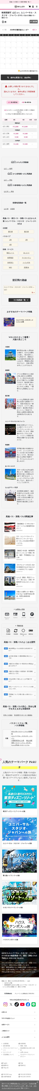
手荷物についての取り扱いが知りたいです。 (21, 695)
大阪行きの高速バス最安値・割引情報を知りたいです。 (21, 672)
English (5, 1063)
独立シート (10, 253)
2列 (10, 240)
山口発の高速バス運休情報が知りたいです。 (21, 657)
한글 (21, 1063)
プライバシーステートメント (10, 1049)
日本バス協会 (7, 715)
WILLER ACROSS (25, 1076)
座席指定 (10, 258)
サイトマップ (7, 1052)
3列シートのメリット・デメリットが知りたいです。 (21, 688)
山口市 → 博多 (9, 191)
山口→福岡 (6, 144)
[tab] (12, 102)
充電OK (26, 267)
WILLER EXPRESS (25, 1074)
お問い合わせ (24, 1052)
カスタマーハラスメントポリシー (27, 1055)
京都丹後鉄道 (7, 1076)
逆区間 (34, 21)
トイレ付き (26, 262)
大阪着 (12, 209)
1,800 (26, 144)
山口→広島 (6, 133)
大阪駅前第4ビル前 (17, 740)
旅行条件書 (6, 1046)
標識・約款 (23, 1046)
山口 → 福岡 (8, 169)
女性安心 (10, 262)
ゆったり (26, 253)
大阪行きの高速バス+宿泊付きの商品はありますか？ (21, 665)
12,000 (16, 126)
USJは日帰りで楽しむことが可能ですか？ (20, 680)
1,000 (16, 133)
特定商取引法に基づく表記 (27, 1049)
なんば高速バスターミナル (20, 745)
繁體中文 (5, 1065)
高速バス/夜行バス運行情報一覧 (19, 2)
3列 (26, 240)
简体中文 (23, 1065)
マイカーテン (26, 258)
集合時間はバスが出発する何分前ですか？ (21, 649)
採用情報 (23, 1043)
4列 (10, 245)
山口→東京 (6, 126)
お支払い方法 (20, 609)
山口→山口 (6, 137)
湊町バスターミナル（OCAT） (21, 743)
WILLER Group (7, 1074)
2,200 (16, 144)
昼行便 (10, 231)
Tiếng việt (5, 1067)
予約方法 (20, 626)
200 (17, 137)
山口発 (6, 209)
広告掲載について (8, 1054)
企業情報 (5, 1043)
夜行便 (26, 231)
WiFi (10, 267)
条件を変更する (19, 77)
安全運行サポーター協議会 (23, 715)
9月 (33, 30)
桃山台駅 (29, 740)
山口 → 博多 (8, 180)
